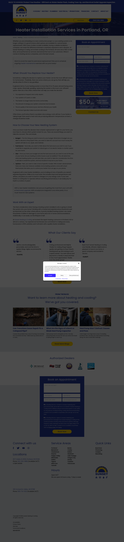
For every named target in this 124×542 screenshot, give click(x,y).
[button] (78, 263)
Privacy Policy (65, 278)
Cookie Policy (58, 278)
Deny (62, 275)
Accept (50, 275)
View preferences (74, 275)
